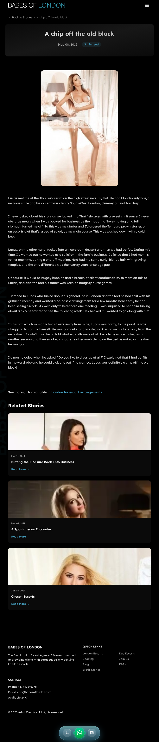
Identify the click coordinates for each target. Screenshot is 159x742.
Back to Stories (22, 17)
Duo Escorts (127, 653)
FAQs (122, 664)
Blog (86, 664)
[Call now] (67, 733)
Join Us (124, 659)
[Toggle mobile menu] (147, 5)
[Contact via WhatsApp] (79, 733)
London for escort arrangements (76, 392)
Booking (88, 659)
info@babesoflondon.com (34, 692)
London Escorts (93, 653)
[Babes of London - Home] (38, 5)
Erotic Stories (91, 669)
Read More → (20, 469)
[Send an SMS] (92, 733)
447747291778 (27, 686)
